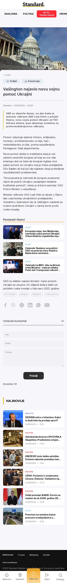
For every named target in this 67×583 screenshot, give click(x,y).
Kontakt (46, 555)
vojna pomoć (52, 294)
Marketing (34, 555)
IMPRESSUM (7, 555)
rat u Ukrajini (10, 294)
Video (47, 579)
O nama (21, 555)
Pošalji (34, 375)
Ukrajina (24, 294)
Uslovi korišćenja (9, 562)
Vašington (36, 294)
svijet (7, 75)
